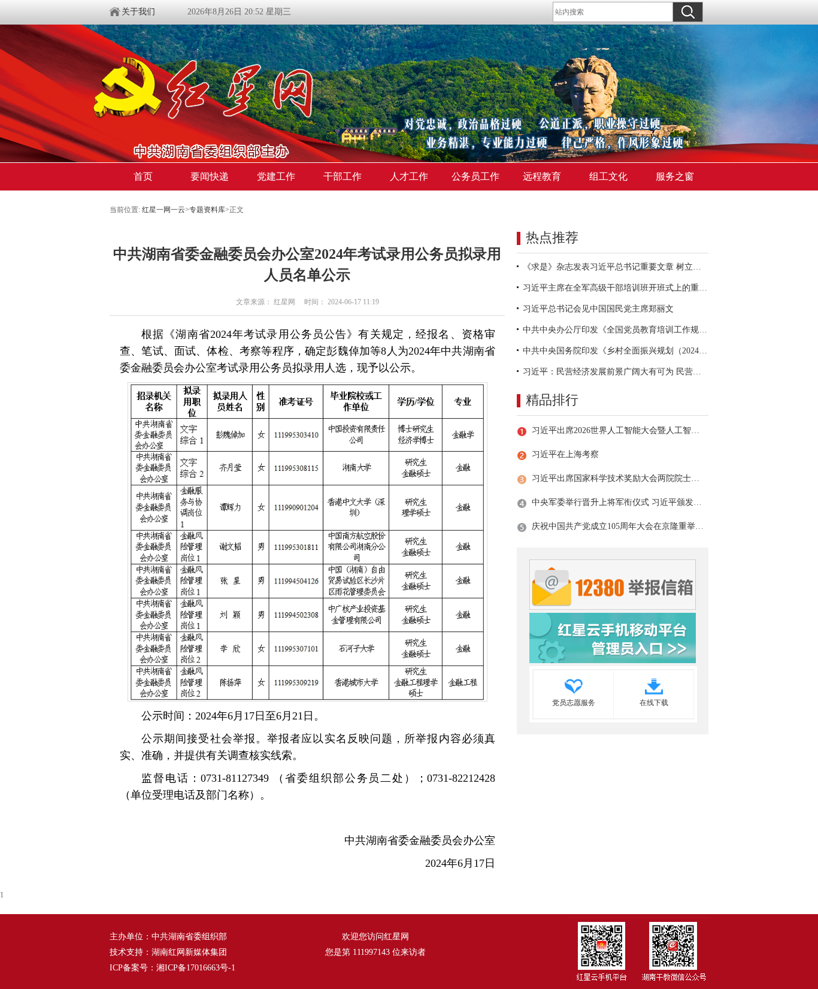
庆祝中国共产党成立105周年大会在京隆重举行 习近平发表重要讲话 (618, 526)
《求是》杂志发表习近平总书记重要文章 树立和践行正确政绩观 (615, 266)
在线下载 (654, 702)
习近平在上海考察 (565, 454)
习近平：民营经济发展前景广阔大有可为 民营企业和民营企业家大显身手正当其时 (615, 371)
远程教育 (542, 176)
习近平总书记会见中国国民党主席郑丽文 (598, 308)
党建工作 (276, 176)
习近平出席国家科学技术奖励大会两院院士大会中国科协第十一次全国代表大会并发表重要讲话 (618, 478)
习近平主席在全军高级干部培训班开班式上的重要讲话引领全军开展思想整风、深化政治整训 (615, 287)
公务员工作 (475, 176)
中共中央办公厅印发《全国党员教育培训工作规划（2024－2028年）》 (615, 329)
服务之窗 (675, 176)
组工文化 (608, 176)
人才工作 (409, 176)
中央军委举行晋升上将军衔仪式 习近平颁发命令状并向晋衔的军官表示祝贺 (618, 502)
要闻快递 (209, 176)
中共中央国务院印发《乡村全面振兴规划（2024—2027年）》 (615, 350)
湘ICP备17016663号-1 (195, 967)
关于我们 (138, 11)
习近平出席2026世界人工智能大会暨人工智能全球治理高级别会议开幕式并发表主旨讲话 (618, 430)
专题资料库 (207, 209)
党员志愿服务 (573, 702)
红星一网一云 (163, 209)
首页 (143, 176)
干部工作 (342, 176)
